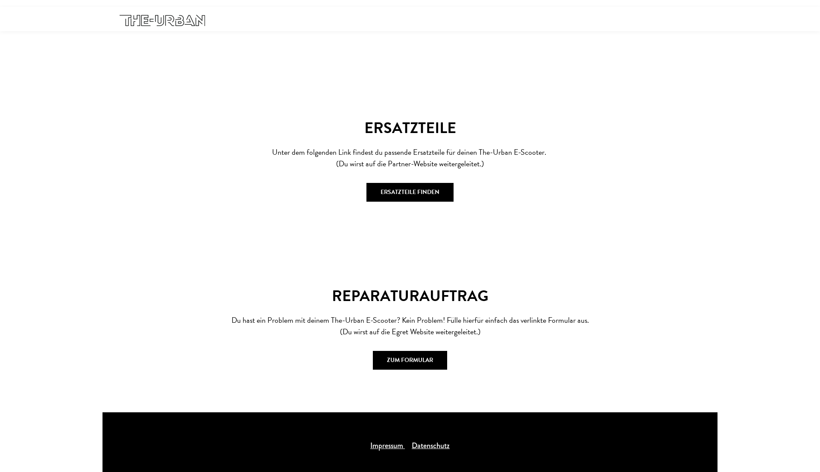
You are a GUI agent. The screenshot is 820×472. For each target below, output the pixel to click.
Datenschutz (431, 445)
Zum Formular (410, 360)
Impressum (387, 445)
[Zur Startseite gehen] (162, 20)
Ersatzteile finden (410, 192)
